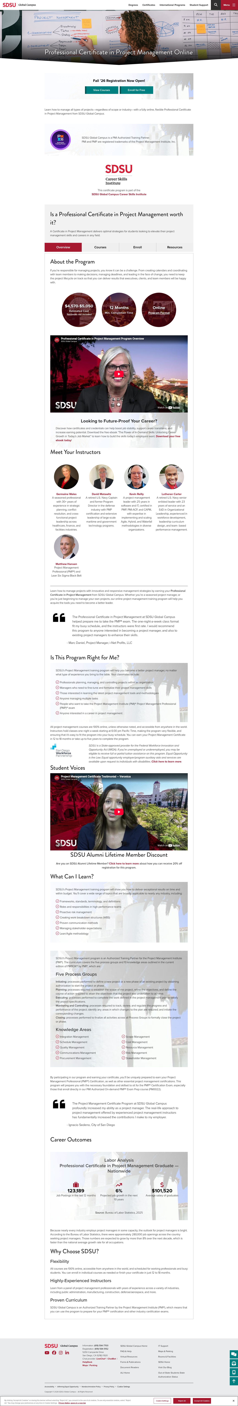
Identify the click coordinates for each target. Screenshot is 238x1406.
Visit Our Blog (165, 1367)
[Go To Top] (234, 1381)
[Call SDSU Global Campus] (234, 1372)
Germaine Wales (66, 494)
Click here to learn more (166, 761)
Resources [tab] (174, 247)
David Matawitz (101, 494)
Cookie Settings (123, 1387)
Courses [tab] (100, 247)
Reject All (182, 1401)
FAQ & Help (126, 1351)
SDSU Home (164, 1362)
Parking (93, 1365)
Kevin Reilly (136, 494)
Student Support (199, 5)
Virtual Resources (128, 1356)
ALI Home (125, 1372)
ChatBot (112, 1358)
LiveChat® (101, 1358)
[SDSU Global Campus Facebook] (54, 1353)
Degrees (133, 5)
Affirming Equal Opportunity (68, 1387)
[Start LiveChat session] (234, 1354)
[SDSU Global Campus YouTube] (47, 1353)
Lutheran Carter (172, 494)
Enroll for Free (136, 90)
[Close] (234, 1401)
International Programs (172, 5)
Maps (85, 1365)
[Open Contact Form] (234, 1363)
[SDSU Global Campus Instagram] (61, 1353)
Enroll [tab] (137, 247)
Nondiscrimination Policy (91, 1387)
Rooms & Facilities (167, 1356)
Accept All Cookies (201, 1401)
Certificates (148, 5)
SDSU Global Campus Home (133, 1345)
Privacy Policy (109, 1387)
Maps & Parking (165, 1351)
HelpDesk (88, 1362)
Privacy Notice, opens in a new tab (72, 1403)
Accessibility (49, 1387)
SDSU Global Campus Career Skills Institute (119, 194)
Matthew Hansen (66, 564)
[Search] (216, 5)
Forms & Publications (130, 1362)
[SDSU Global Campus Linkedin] (67, 1353)
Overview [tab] (63, 247)
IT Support (163, 1345)
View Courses (101, 90)
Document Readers (129, 1367)
